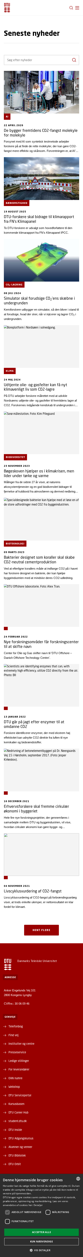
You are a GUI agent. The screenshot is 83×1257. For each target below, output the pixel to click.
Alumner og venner (20, 1147)
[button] (77, 7)
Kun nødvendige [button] (41, 1241)
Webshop (14, 1086)
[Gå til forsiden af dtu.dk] (7, 7)
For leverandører (18, 1069)
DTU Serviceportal (19, 1095)
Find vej (13, 1035)
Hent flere (41, 930)
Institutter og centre (21, 1043)
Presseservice (17, 1052)
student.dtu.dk (17, 1121)
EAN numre (15, 1078)
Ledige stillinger (18, 1060)
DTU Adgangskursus (20, 1138)
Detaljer (38, 1205)
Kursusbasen (16, 1103)
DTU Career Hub (18, 1112)
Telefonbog (15, 1026)
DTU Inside (15, 1129)
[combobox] (78, 1179)
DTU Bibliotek (17, 1155)
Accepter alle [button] (41, 1232)
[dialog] (41, 1215)
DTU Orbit (14, 1164)
